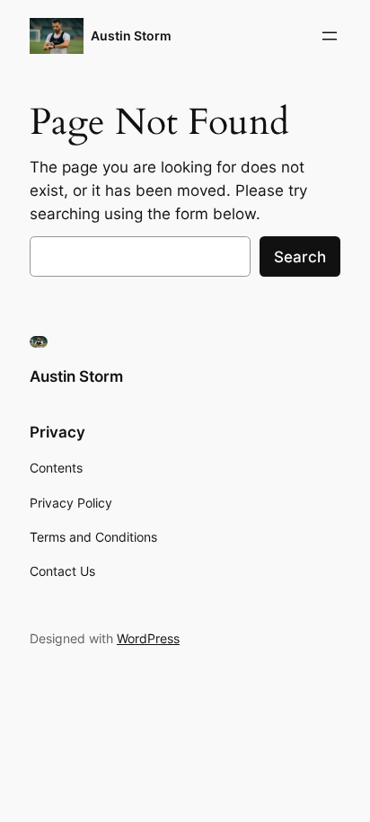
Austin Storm (131, 35)
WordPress (148, 638)
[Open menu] (329, 36)
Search (300, 257)
